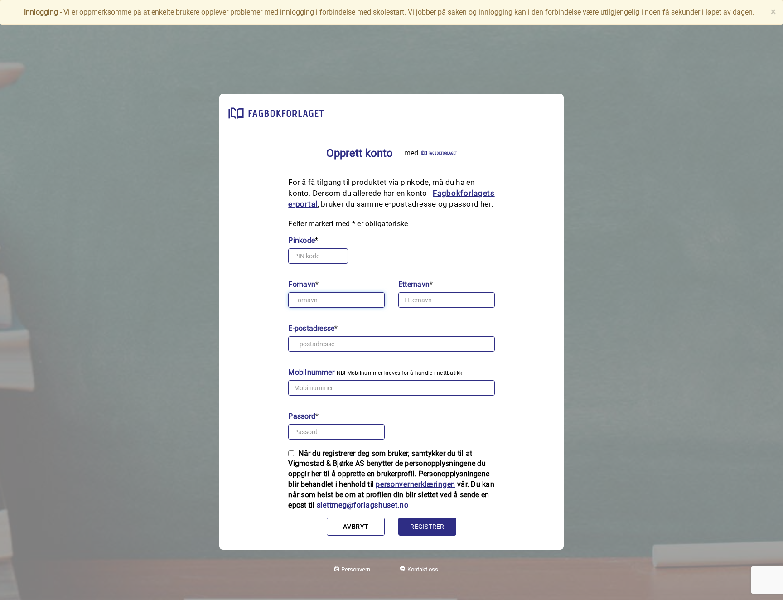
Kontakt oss (422, 569)
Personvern (355, 569)
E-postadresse (311, 328)
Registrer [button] (427, 526)
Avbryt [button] (355, 526)
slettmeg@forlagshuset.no (363, 505)
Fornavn (301, 284)
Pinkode (301, 240)
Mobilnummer (311, 372)
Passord (301, 416)
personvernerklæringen (415, 484)
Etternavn (414, 284)
